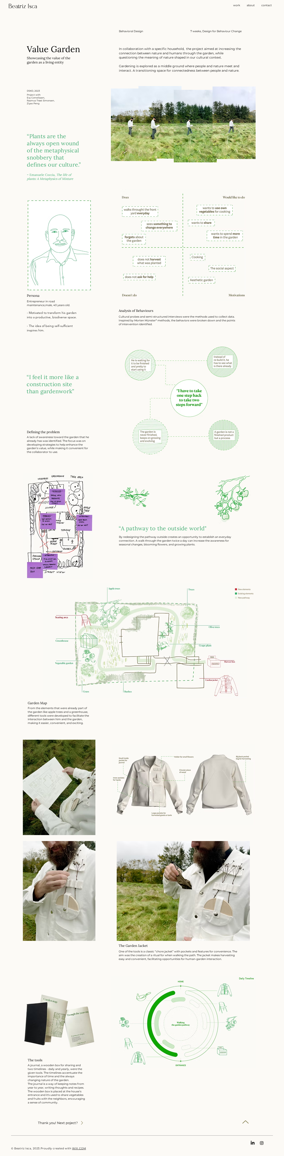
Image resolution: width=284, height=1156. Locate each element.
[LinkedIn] (252, 1143)
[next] (82, 1123)
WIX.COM (79, 1148)
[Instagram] (261, 1143)
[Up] (245, 1122)
